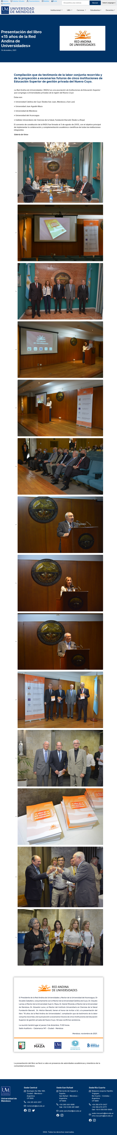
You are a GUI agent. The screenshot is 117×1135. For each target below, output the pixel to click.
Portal (55, 1)
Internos (5, 1)
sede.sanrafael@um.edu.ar (70, 1111)
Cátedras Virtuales (18, 1)
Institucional (56, 10)
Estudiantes (95, 10)
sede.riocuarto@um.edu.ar (103, 1113)
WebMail (46, 1)
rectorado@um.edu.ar (36, 1106)
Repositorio (6, 3)
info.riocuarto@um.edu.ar (102, 1116)
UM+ (69, 10)
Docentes (110, 10)
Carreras (81, 10)
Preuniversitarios (34, 1)
